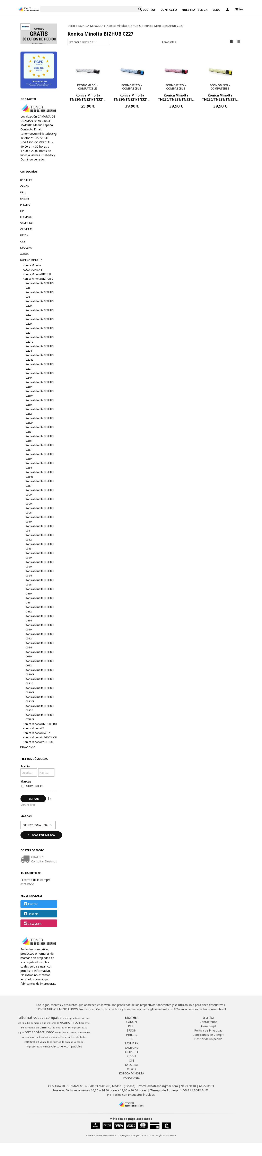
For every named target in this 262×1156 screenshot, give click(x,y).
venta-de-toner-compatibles (62, 1046)
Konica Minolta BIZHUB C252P (40, 420)
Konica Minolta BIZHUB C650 (40, 654)
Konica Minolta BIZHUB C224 (40, 348)
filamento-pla (32, 1027)
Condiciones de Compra (208, 1035)
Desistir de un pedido (208, 1039)
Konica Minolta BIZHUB (37, 274)
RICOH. (24, 235)
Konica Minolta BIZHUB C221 (40, 330)
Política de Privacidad (208, 1030)
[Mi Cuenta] (227, 9)
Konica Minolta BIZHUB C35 (40, 294)
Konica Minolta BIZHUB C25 (40, 285)
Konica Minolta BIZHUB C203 (40, 312)
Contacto (168, 10)
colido (41, 1018)
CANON (24, 186)
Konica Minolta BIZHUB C (38, 278)
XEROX (24, 254)
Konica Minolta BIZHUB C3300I (40, 690)
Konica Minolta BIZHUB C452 (40, 609)
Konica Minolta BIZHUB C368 (40, 582)
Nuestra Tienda (195, 10)
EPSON (24, 198)
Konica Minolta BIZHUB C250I (40, 402)
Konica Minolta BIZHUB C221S (40, 339)
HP (22, 211)
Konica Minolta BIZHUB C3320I (40, 699)
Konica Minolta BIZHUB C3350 (40, 708)
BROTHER (26, 180)
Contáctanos (208, 1022)
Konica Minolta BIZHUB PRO (40, 724)
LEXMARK (26, 217)
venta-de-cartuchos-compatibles (72, 1032)
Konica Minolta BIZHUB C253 (40, 429)
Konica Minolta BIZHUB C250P (40, 393)
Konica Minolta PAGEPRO (38, 742)
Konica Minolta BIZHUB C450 (40, 591)
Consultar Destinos (44, 861)
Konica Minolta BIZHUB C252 (40, 411)
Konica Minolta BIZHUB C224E (40, 357)
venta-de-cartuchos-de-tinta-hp (56, 1042)
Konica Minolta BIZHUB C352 (40, 537)
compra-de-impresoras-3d (45, 1022)
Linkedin (33, 914)
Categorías (146, 10)
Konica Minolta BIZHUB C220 (40, 321)
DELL (23, 192)
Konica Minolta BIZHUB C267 (40, 447)
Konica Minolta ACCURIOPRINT (32, 267)
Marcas (25, 781)
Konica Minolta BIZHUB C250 (40, 384)
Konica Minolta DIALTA (36, 733)
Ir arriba (208, 1017)
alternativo (28, 1017)
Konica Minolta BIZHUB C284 (40, 465)
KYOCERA (26, 247)
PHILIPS (25, 204)
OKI (22, 241)
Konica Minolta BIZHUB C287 (40, 483)
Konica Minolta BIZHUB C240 (40, 375)
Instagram (35, 923)
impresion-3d (63, 1027)
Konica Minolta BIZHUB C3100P (40, 672)
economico (69, 1022)
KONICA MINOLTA (31, 260)
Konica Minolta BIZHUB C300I (40, 501)
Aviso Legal (208, 1026)
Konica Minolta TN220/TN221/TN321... (88, 97)
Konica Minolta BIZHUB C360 (40, 555)
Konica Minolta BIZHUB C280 (40, 456)
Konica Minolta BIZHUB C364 (40, 573)
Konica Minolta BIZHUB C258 (40, 438)
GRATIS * (37, 857)
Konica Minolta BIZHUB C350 (40, 519)
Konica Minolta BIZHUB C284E (40, 474)
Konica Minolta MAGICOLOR (40, 737)
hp (53, 1027)
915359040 (188, 1086)
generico (46, 1027)
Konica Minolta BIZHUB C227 (40, 366)
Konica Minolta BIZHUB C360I (40, 564)
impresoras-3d (79, 1027)
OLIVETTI (26, 229)
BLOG (216, 10)
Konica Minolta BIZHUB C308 (40, 510)
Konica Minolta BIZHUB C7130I (40, 717)
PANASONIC (27, 747)
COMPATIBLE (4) (34, 785)
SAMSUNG (26, 223)
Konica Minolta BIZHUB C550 (40, 627)
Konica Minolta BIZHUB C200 (40, 303)
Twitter (32, 904)
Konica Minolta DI (33, 728)
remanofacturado (39, 1031)
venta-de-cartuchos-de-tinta (37, 1037)
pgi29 (21, 1032)
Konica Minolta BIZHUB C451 (40, 600)
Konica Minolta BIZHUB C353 (40, 546)
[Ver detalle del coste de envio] (25, 859)
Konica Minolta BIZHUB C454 (40, 618)
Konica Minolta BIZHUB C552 (40, 636)
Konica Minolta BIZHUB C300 (40, 492)
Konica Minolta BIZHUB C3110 (40, 681)
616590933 (206, 1086)
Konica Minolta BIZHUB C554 (40, 645)
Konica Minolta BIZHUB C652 (40, 663)
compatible (55, 1017)
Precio (25, 766)
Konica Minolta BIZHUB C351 (40, 528)
